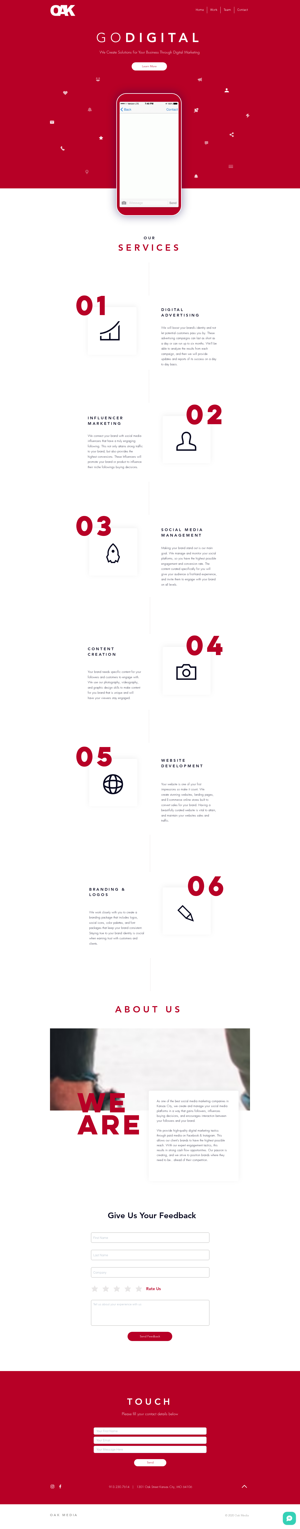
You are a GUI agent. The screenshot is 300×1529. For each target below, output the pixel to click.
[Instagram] (52, 1486)
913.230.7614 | (121, 1487)
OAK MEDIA (64, 1515)
